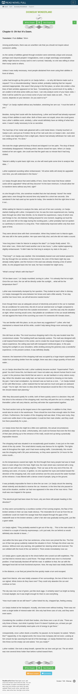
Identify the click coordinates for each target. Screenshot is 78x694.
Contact (59, 681)
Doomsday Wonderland (39, 12)
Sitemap (68, 681)
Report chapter (34, 673)
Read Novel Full (15, 2)
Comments (47, 673)
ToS (64, 681)
